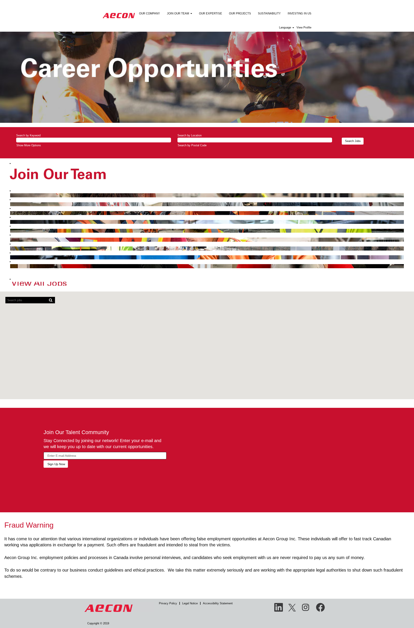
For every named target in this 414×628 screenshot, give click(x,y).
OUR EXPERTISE (210, 13)
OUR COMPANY (149, 13)
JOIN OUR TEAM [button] (178, 13)
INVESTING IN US (299, 13)
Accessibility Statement (218, 603)
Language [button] (285, 27)
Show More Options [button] (28, 145)
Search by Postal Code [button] (192, 145)
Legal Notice (190, 603)
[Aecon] (118, 12)
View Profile (303, 27)
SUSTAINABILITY (269, 13)
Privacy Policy (168, 603)
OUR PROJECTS (240, 13)
